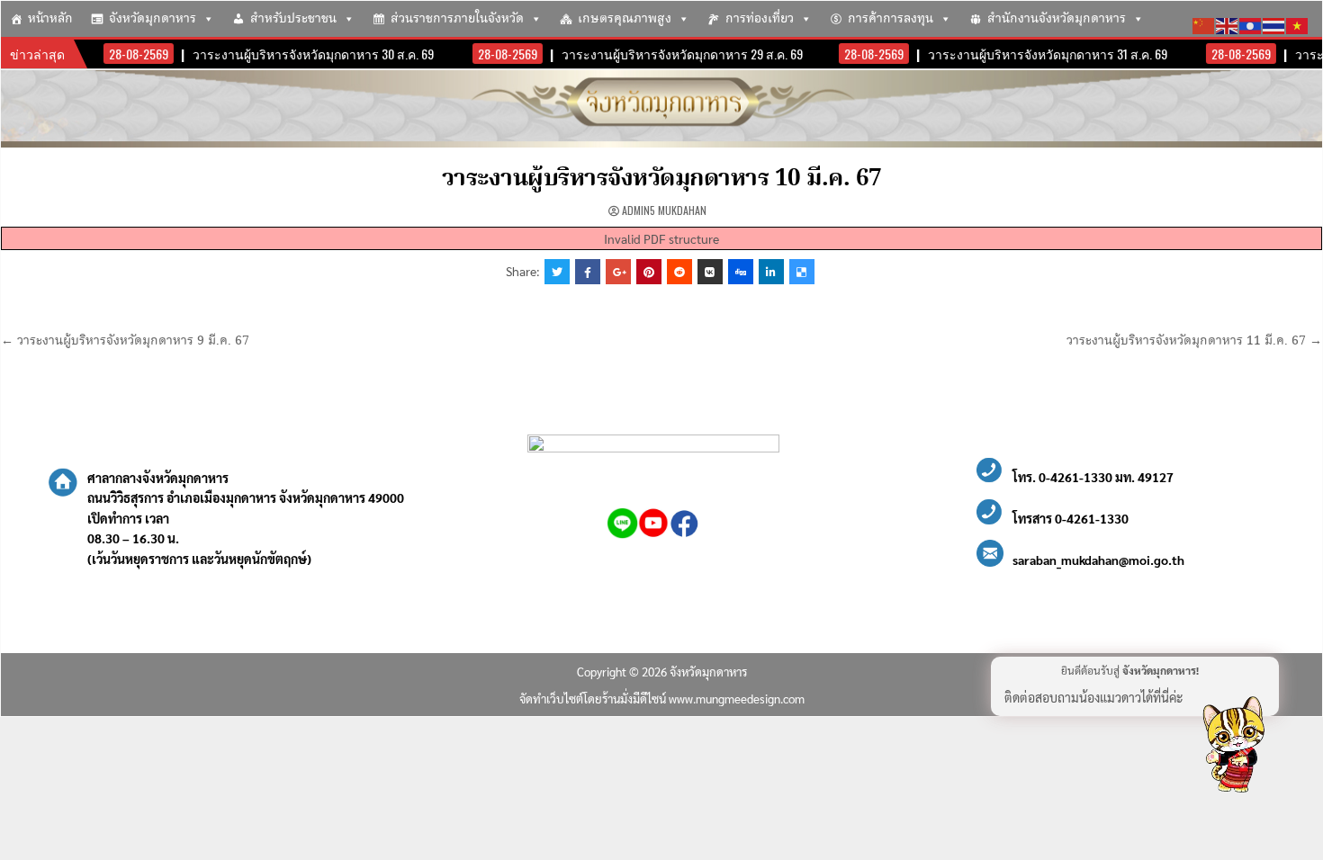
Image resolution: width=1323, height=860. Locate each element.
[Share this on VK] (710, 271)
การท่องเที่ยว (759, 19)
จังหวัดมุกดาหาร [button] (152, 19)
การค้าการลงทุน (890, 19)
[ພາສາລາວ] (1251, 23)
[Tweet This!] (557, 271)
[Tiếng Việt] (1298, 23)
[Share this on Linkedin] (771, 271)
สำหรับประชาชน (293, 19)
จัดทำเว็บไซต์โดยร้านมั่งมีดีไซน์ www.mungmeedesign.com (662, 698)
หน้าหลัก (50, 19)
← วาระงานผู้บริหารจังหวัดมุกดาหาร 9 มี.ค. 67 (125, 341)
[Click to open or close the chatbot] (1233, 747)
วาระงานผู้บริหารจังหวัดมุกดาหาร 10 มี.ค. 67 (662, 179)
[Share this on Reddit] (679, 271)
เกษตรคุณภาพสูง (624, 19)
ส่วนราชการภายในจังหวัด (457, 19)
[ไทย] (1274, 23)
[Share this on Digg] (740, 271)
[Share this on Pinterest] (649, 271)
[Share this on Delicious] (801, 271)
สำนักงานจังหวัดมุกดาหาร (1056, 19)
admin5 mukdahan (664, 210)
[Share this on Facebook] (587, 271)
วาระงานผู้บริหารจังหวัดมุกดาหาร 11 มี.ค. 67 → (1194, 341)
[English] (1227, 23)
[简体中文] (1204, 23)
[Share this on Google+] (618, 271)
